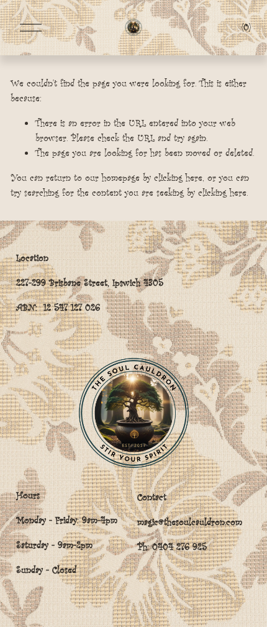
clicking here (178, 177)
